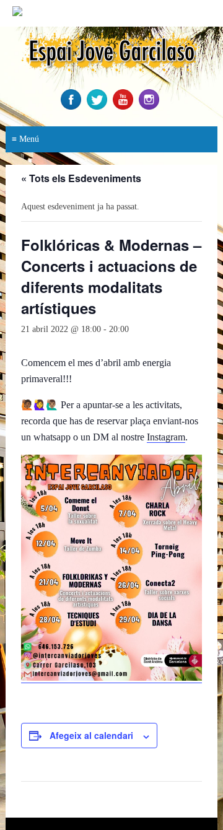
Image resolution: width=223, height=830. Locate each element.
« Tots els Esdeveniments (81, 178)
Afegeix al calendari (91, 735)
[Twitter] (98, 106)
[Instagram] (150, 106)
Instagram (166, 437)
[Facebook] (72, 106)
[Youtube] (124, 106)
